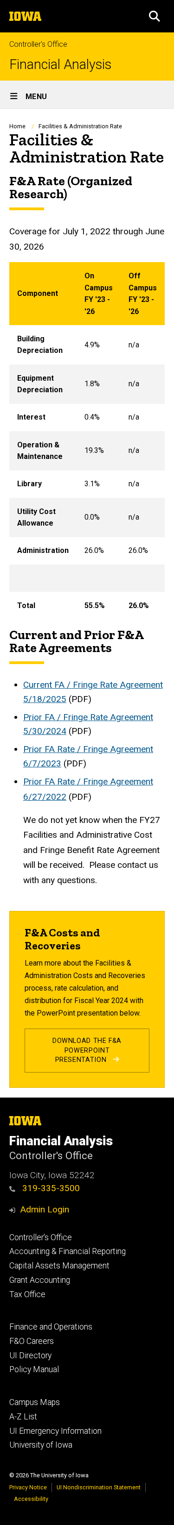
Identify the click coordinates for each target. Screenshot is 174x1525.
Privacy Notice (28, 1487)
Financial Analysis (60, 64)
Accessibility (31, 1498)
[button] (154, 16)
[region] (87, 440)
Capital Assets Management (59, 1265)
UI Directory (30, 1355)
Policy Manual (34, 1369)
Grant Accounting (39, 1280)
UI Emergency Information (55, 1431)
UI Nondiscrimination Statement (99, 1487)
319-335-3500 (50, 1188)
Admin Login (44, 1209)
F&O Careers (31, 1341)
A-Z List (23, 1416)
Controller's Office (38, 44)
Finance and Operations (50, 1326)
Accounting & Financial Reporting (67, 1251)
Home (17, 126)
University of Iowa (40, 1445)
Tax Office (27, 1294)
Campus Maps (34, 1402)
